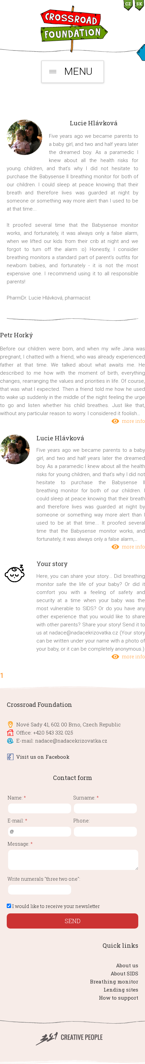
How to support (118, 997)
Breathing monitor (114, 981)
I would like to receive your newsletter (56, 906)
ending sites (122, 989)
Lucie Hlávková (60, 438)
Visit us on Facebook (42, 756)
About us (127, 965)
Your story (52, 564)
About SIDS (124, 973)
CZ (128, 3)
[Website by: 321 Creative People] (72, 1043)
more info (133, 421)
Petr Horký (16, 335)
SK (139, 3)
